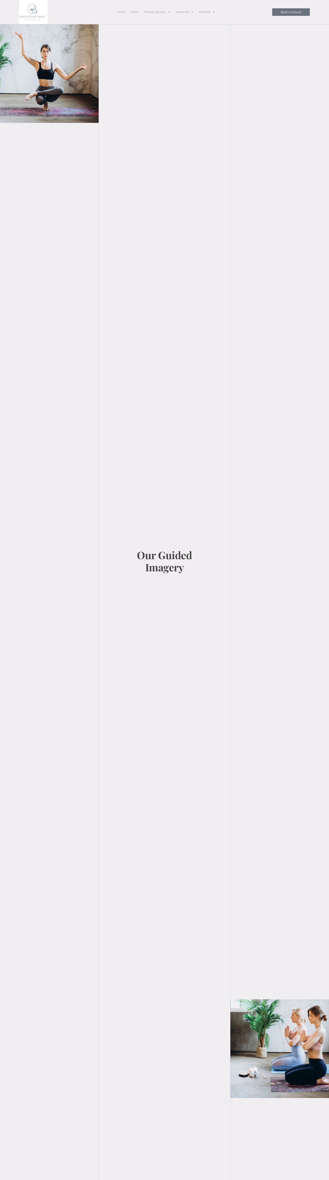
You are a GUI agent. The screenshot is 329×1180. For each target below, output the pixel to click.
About (134, 12)
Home (121, 12)
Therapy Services (155, 12)
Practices (205, 12)
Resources (182, 12)
